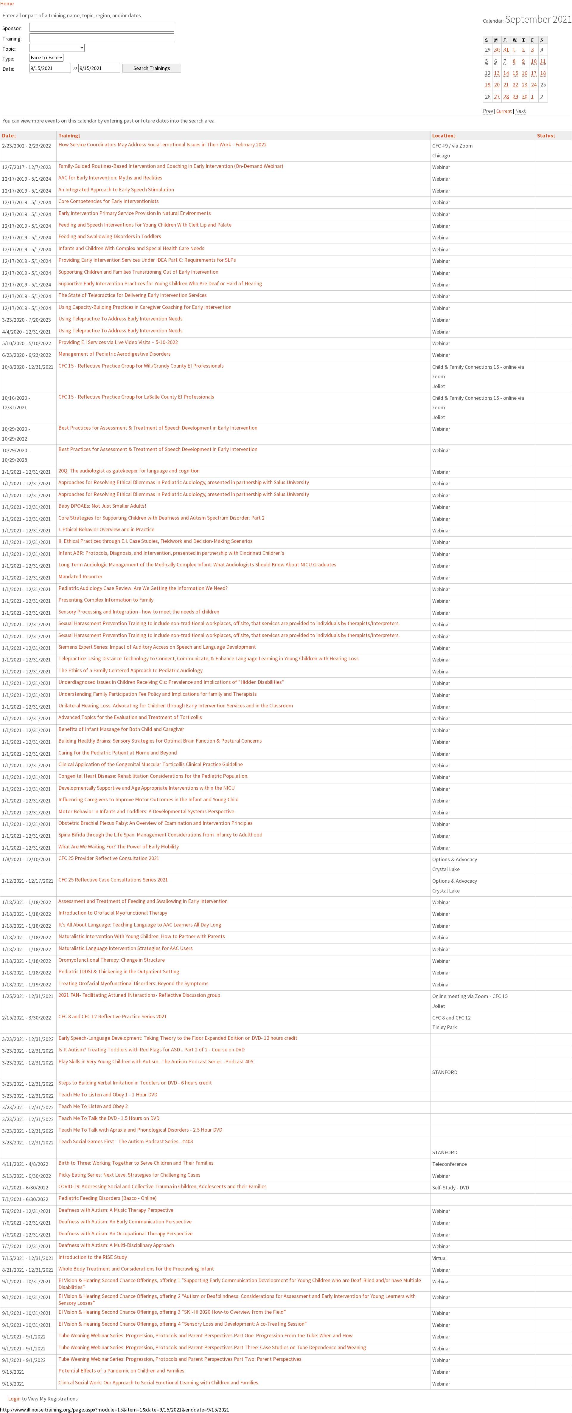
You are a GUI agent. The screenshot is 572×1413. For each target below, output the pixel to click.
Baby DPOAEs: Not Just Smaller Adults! (102, 505)
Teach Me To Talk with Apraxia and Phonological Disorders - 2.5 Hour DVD (140, 1129)
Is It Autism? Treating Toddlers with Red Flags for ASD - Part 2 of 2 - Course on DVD (151, 1049)
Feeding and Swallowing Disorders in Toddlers (109, 236)
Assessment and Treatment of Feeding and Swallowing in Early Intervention (143, 901)
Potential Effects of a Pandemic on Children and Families (121, 1370)
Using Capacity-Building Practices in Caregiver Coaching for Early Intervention (144, 306)
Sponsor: (12, 28)
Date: (8, 68)
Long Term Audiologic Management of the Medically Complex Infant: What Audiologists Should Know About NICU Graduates (197, 564)
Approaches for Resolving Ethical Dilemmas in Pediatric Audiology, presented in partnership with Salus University (183, 482)
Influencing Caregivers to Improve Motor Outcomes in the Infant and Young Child (148, 799)
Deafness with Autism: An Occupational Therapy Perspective (125, 1233)
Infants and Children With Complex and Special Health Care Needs (131, 248)
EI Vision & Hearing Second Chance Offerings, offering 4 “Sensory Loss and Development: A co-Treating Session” (182, 1323)
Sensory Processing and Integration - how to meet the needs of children (138, 611)
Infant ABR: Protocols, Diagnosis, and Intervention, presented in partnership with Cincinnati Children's (171, 552)
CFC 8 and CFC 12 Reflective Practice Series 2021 (112, 1016)
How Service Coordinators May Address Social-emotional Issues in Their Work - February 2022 (162, 144)
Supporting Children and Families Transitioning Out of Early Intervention (138, 271)
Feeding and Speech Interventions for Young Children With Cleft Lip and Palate (144, 224)
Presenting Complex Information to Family (105, 599)
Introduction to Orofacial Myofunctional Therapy (112, 912)
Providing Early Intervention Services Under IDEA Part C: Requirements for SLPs (147, 259)
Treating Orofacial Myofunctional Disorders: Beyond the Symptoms (133, 983)
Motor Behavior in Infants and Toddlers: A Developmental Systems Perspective (146, 811)
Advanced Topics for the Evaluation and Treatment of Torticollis (130, 717)
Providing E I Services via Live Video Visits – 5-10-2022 (118, 342)
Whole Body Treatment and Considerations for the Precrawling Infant (136, 1268)
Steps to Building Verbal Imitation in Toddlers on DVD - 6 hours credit (135, 1082)
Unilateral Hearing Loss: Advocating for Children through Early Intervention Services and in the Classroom (175, 705)
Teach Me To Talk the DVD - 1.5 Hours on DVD (108, 1118)
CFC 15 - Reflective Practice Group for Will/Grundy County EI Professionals (141, 365)
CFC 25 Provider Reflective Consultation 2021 (108, 858)
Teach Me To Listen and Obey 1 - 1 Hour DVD (107, 1094)
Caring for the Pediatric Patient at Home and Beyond (117, 752)
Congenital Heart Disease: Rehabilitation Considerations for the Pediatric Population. (153, 775)
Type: (8, 58)
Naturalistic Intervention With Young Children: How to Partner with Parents (141, 936)
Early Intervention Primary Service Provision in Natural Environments (134, 213)
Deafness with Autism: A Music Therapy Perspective (115, 1209)
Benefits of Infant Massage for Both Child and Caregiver (121, 729)
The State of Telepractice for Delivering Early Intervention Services (132, 295)
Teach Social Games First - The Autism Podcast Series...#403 (125, 1141)
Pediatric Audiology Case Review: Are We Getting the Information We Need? (143, 588)
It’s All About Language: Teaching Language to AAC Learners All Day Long (139, 924)
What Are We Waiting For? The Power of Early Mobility (118, 846)
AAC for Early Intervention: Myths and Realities (110, 177)
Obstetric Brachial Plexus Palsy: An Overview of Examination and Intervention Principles (155, 822)
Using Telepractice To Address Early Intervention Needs (120, 318)
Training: (12, 38)
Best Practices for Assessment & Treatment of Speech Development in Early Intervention (157, 427)
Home (7, 3)
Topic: (9, 48)
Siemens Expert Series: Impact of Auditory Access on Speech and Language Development (157, 646)
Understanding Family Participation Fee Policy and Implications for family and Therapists (157, 693)
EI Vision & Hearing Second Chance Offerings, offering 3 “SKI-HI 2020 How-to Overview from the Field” (172, 1311)
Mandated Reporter (80, 576)
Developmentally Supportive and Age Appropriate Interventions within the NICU (146, 787)
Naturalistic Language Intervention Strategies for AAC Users (125, 948)
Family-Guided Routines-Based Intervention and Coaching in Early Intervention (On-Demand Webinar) (170, 165)
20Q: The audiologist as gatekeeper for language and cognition (129, 470)
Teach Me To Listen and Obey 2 (93, 1106)
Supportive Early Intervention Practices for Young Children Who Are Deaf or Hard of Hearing (160, 283)
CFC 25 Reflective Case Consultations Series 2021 (113, 879)
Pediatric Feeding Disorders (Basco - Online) (107, 1197)
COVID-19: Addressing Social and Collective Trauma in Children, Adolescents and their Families (162, 1186)
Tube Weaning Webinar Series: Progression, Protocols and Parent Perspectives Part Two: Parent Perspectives (179, 1358)
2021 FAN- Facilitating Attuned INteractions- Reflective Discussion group (139, 994)
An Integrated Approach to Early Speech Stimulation (116, 189)
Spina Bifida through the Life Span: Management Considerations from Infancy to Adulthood (160, 834)
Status (546, 135)
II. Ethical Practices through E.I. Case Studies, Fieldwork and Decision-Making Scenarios (155, 540)
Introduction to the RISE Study (92, 1257)
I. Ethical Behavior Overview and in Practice (106, 529)
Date (9, 135)
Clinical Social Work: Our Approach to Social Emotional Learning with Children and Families (158, 1382)
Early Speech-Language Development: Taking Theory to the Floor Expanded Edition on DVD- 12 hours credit (177, 1037)
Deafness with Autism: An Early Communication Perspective (125, 1221)
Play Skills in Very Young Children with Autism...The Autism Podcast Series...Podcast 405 (155, 1061)
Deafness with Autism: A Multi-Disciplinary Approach (116, 1245)
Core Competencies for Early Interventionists (108, 201)
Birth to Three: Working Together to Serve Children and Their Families (136, 1162)
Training (69, 135)
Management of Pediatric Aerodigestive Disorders (114, 353)
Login (14, 1398)
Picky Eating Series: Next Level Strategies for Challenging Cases (129, 1174)
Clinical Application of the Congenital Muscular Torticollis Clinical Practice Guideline (150, 764)
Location (444, 135)
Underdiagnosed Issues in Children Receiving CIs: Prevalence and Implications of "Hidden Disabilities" (171, 681)
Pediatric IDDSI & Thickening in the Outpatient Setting (118, 971)
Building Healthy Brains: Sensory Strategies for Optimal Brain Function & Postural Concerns (160, 740)
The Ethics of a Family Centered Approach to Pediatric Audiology (130, 670)
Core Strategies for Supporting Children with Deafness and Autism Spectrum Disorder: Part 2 (161, 517)
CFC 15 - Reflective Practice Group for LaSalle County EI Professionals (136, 396)
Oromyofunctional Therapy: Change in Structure (111, 959)
